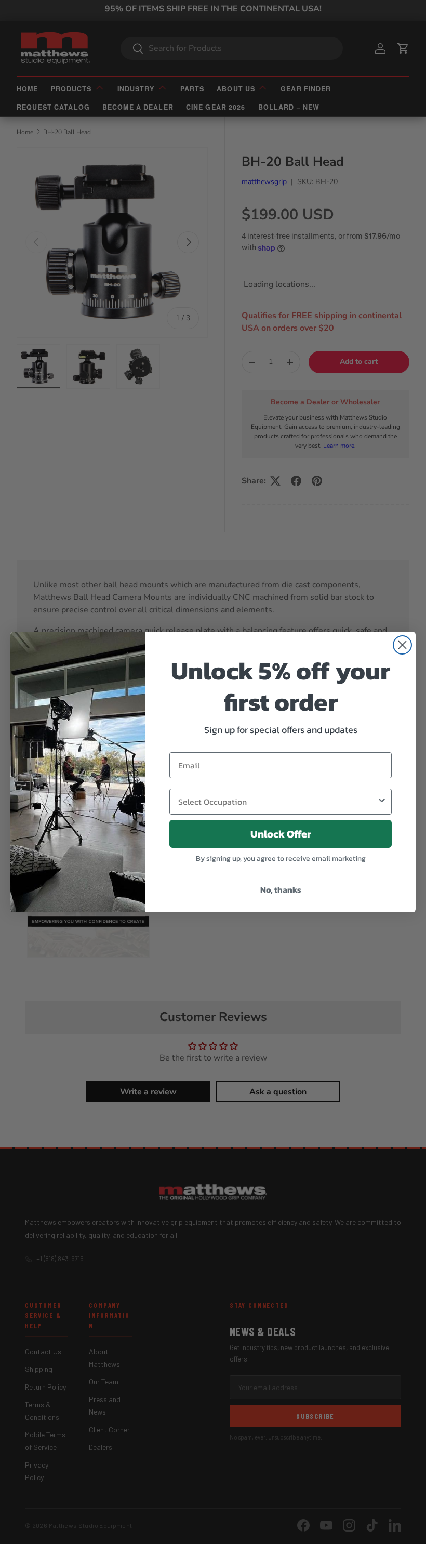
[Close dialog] (402, 645)
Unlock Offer (280, 834)
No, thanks (280, 889)
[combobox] (277, 801)
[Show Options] (382, 801)
